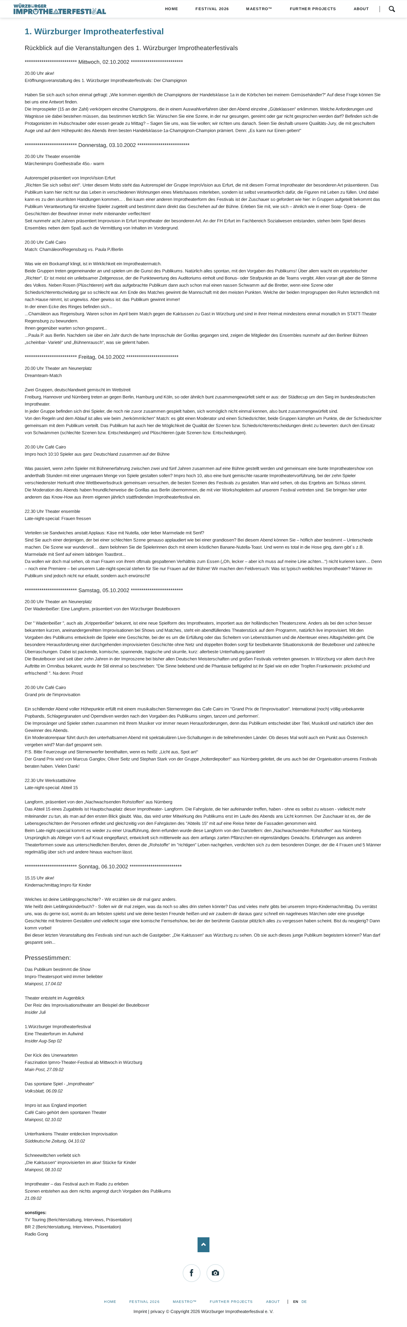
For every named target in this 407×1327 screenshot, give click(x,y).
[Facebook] (192, 1273)
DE (304, 1302)
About (273, 1302)
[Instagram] (215, 1273)
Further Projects (231, 1302)
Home (110, 1302)
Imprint (140, 1311)
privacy (157, 1311)
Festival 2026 (144, 1302)
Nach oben (203, 1244)
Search (392, 9)
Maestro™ (185, 1302)
